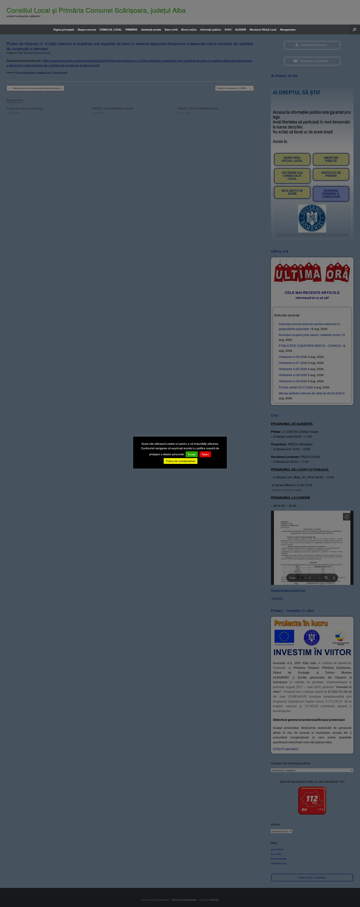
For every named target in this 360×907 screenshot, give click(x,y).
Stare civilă (171, 29)
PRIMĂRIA (131, 29)
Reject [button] (205, 454)
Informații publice (210, 29)
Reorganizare (288, 29)
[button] (354, 29)
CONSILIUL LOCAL (111, 29)
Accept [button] (192, 454)
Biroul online (188, 29)
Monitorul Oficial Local (263, 29)
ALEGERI (240, 29)
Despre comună (87, 29)
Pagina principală (63, 29)
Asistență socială (151, 29)
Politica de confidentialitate (180, 461)
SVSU (228, 29)
